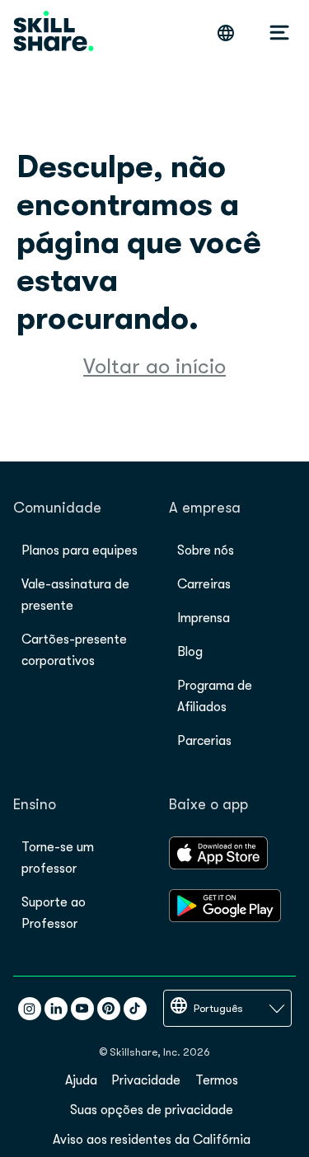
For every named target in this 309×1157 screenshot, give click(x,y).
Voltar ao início (154, 366)
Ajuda (81, 1080)
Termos (216, 1080)
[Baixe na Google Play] (225, 918)
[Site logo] (53, 32)
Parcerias (204, 740)
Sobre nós (205, 550)
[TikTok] (135, 1008)
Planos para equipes (79, 550)
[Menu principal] (279, 32)
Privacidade (145, 1080)
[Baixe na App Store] (218, 865)
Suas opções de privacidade (151, 1110)
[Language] (225, 32)
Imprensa (203, 618)
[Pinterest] (108, 1008)
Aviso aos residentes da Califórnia (151, 1139)
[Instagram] (29, 1008)
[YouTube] (82, 1008)
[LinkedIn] (56, 1008)
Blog (190, 651)
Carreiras (204, 584)
